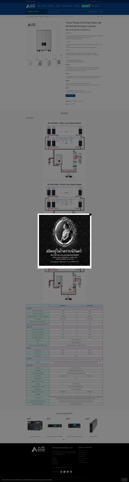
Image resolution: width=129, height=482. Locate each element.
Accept (124, 479)
